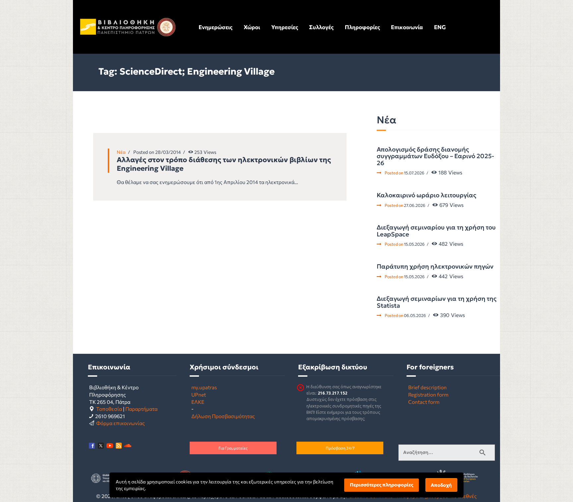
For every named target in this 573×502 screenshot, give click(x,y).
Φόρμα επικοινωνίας (120, 423)
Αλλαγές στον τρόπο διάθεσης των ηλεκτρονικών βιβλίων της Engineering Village (224, 164)
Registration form (428, 394)
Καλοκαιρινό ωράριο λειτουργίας (426, 195)
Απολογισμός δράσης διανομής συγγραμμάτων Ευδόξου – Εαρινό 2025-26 (435, 156)
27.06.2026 (414, 205)
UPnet (198, 394)
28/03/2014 (168, 152)
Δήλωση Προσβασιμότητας (223, 416)
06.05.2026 (415, 315)
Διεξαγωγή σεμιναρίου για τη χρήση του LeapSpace (436, 231)
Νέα (121, 152)
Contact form (423, 402)
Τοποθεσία (109, 409)
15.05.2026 (414, 244)
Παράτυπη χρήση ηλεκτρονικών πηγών (435, 266)
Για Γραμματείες (233, 448)
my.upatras (204, 387)
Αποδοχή (441, 485)
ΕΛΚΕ (197, 402)
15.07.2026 (414, 172)
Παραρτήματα (141, 409)
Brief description (427, 387)
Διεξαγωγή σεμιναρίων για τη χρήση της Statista (436, 302)
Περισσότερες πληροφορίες (381, 485)
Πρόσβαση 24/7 (340, 448)
